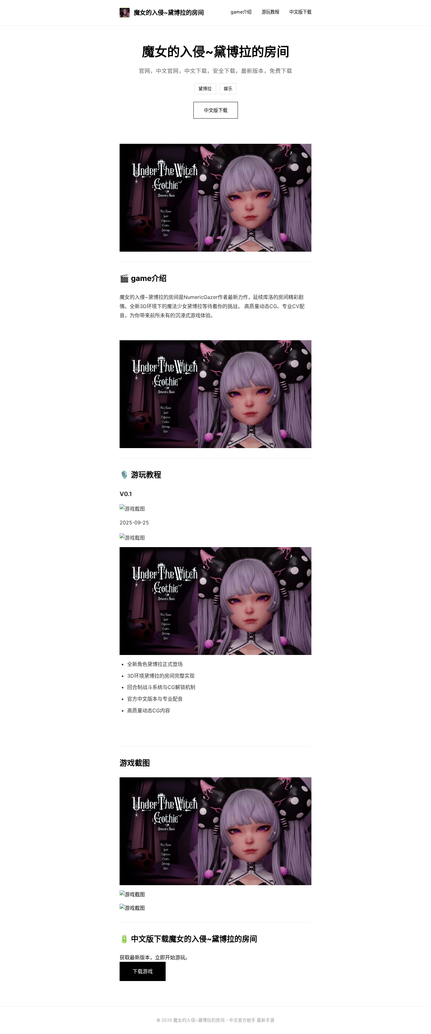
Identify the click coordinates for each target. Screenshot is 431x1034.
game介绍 (241, 12)
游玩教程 (270, 12)
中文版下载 (300, 12)
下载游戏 (143, 971)
